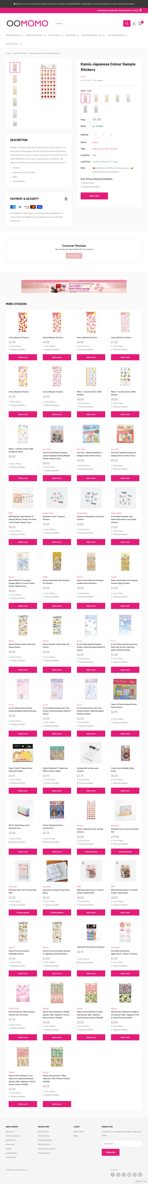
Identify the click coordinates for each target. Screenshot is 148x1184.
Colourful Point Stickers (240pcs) (90, 947)
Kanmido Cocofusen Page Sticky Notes (56, 891)
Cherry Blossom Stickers (19, 337)
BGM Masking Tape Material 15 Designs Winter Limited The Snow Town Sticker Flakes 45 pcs (22, 519)
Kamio (83, 76)
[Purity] (128, 98)
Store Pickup (43, 1135)
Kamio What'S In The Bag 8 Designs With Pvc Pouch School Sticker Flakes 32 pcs (22, 583)
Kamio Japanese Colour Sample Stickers (90, 830)
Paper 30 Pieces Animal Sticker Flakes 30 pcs (124, 705)
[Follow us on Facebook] (113, 1175)
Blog (75, 1135)
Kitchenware (54, 35)
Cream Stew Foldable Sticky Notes (122, 769)
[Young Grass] (117, 98)
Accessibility (11, 1153)
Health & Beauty (13, 35)
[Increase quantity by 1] (111, 135)
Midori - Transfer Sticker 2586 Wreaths (89, 393)
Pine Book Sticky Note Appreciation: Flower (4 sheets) (124, 952)
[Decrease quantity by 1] (96, 135)
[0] (140, 23)
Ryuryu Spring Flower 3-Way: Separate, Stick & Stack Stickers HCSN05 (56, 1078)
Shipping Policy (45, 1140)
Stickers (114, 148)
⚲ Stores (136, 10)
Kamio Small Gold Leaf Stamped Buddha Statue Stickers (90, 581)
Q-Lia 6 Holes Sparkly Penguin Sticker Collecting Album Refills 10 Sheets (91, 647)
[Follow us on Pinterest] (124, 1175)
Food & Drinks (12, 43)
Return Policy (44, 1144)
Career (9, 1148)
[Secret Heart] (96, 98)
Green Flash (48, 513)
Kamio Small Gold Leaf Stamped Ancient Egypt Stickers (124, 581)
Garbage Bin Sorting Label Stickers (87, 769)
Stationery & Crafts (34, 35)
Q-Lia (79, 640)
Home (8, 53)
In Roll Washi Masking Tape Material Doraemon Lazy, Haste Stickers (123, 519)
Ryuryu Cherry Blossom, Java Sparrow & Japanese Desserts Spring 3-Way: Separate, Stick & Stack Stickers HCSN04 (22, 1079)
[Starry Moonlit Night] (85, 109)
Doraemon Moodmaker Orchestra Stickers (90, 517)
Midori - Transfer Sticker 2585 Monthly (123, 393)
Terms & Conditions (47, 1148)
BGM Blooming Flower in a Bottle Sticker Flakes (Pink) (90, 891)
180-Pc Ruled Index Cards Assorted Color (19, 826)
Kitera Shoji (14, 1008)
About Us (10, 1131)
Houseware (71, 35)
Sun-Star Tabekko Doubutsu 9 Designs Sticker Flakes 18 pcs (89, 454)
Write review (74, 255)
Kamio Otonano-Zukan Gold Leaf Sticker (56, 645)
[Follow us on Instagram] (118, 1175)
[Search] (127, 23)
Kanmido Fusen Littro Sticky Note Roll (125, 830)
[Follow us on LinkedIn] (140, 1175)
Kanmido (115, 825)
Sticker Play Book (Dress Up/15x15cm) (53, 826)
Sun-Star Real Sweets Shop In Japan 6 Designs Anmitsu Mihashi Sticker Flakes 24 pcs (56, 455)
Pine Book (115, 947)
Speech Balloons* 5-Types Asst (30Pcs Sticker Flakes (55, 769)
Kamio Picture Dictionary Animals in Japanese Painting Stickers (56, 952)
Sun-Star (47, 449)
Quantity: (85, 134)
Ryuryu (46, 1008)
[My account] (134, 23)
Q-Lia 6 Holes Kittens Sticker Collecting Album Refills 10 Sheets (22, 709)
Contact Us (11, 1157)
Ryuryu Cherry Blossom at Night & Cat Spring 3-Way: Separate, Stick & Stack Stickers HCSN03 (125, 1015)
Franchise (10, 1144)
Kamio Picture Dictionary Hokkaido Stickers (19, 952)
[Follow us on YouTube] (129, 1175)
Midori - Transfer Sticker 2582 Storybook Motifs (21, 450)
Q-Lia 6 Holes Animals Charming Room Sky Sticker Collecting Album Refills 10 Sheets (124, 647)
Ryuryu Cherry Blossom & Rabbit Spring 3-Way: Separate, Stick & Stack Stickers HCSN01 (56, 1015)
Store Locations (13, 1135)
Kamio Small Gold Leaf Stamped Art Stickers (56, 581)
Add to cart (94, 196)
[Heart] (85, 98)
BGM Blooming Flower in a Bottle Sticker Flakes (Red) (124, 891)
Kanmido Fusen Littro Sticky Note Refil (22, 891)
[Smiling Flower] (106, 98)
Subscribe (110, 1152)
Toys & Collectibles (116, 35)
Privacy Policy (44, 1153)
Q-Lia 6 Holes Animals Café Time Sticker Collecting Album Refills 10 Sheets (57, 711)
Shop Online (43, 1131)
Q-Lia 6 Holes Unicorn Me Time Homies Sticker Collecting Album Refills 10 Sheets (90, 711)
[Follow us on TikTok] (135, 1175)
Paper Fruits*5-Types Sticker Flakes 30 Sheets (21, 769)
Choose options (91, 851)
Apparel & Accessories (91, 35)
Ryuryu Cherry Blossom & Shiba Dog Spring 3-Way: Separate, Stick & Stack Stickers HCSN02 (90, 1015)
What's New (79, 1131)
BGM (11, 513)
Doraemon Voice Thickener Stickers (54, 517)
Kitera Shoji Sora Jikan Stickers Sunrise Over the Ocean (22, 1013)
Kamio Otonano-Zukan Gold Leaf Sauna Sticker (22, 645)
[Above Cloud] (96, 109)
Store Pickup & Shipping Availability (97, 179)
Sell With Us (11, 1140)
